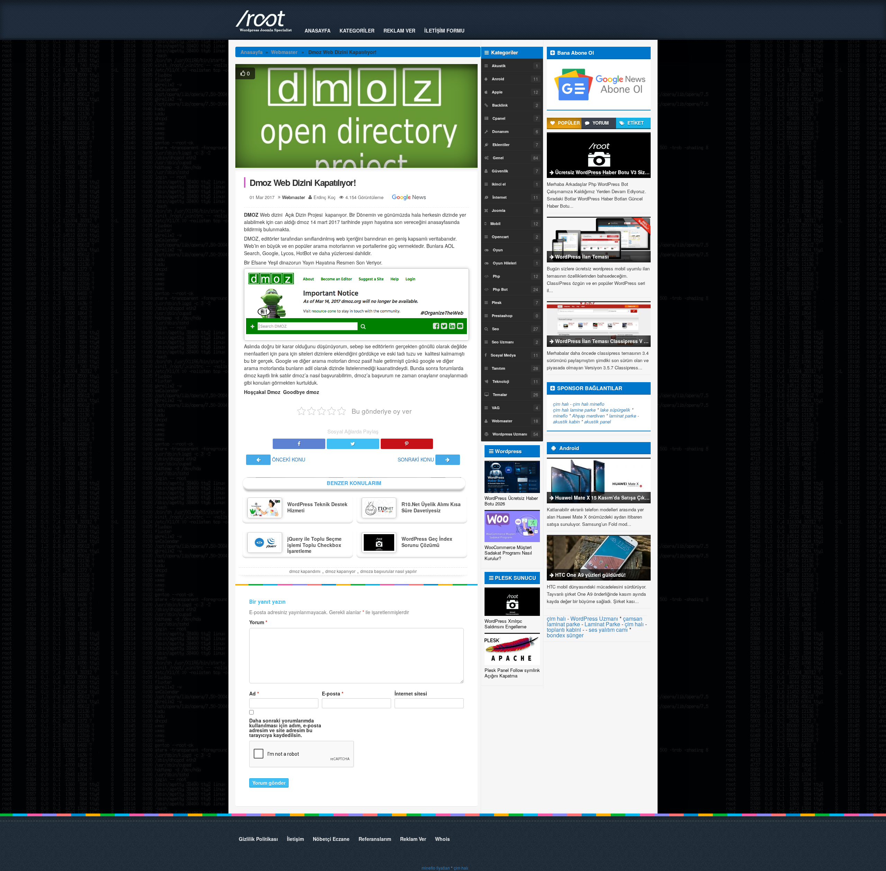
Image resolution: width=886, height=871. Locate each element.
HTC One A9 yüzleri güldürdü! (590, 574)
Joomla (498, 210)
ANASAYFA (318, 30)
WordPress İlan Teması (582, 256)
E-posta (332, 693)
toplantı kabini (564, 630)
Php (496, 276)
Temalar (500, 394)
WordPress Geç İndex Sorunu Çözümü (426, 541)
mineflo (597, 404)
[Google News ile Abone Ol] (409, 197)
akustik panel (597, 421)
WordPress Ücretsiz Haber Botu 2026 (511, 501)
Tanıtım (498, 368)
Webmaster (284, 51)
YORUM (600, 122)
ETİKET (635, 122)
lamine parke (583, 409)
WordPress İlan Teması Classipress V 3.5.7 (605, 341)
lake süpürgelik (615, 409)
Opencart (500, 236)
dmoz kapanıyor (340, 571)
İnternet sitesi (411, 693)
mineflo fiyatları (436, 868)
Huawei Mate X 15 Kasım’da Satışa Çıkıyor (604, 497)
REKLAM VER (399, 30)
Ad (254, 693)
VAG (496, 407)
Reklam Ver (413, 838)
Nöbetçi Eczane (331, 838)
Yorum (258, 622)
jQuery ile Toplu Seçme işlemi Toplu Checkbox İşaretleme (314, 544)
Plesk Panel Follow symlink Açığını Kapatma (512, 673)
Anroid (498, 78)
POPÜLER (568, 122)
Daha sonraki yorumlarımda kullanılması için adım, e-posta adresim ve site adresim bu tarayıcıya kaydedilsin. (285, 727)
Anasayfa (252, 51)
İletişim (295, 838)
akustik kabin (566, 421)
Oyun (498, 249)
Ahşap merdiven (588, 415)
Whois (442, 838)
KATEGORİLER (357, 30)
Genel (498, 157)
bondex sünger (565, 635)
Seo (495, 328)
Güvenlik (500, 170)
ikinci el (499, 184)
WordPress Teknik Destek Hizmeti (317, 507)
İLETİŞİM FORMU (444, 30)
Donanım (500, 131)
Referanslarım (375, 838)
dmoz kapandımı (304, 571)
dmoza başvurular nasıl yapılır (388, 571)
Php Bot (500, 289)
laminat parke (622, 415)
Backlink (500, 105)
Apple (497, 92)
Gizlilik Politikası (258, 838)
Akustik (499, 65)
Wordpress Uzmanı (509, 434)
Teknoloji (500, 381)
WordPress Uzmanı (594, 618)
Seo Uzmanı (503, 341)
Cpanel (498, 118)
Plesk (496, 302)
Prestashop (502, 315)
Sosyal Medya (503, 355)
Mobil (495, 223)
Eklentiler (500, 144)
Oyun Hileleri (504, 263)
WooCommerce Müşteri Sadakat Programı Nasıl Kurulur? (508, 553)
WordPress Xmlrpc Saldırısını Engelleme (505, 624)
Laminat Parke (602, 624)
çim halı (561, 404)
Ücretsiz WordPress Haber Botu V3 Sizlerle (605, 172)
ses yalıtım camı (608, 630)
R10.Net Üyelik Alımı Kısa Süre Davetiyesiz (431, 507)
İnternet (499, 197)
